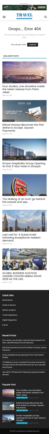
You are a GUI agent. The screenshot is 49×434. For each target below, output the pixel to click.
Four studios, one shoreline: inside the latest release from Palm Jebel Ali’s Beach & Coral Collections (23, 341)
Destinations (7, 300)
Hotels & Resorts (8, 82)
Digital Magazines (9, 320)
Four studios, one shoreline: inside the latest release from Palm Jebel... (23, 89)
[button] (4, 17)
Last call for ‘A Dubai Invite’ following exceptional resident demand (21, 237)
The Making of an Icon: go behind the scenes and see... (23, 200)
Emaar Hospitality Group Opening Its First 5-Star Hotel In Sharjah (23, 165)
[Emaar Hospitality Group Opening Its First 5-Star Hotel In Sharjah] (24, 149)
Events (5, 269)
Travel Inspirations (9, 315)
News (4, 230)
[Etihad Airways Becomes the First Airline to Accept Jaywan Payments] (24, 111)
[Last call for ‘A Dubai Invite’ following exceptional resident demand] (24, 221)
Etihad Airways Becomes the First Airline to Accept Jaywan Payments (23, 127)
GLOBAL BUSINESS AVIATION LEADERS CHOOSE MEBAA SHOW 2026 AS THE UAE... (21, 276)
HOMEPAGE (32, 45)
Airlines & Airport (8, 120)
